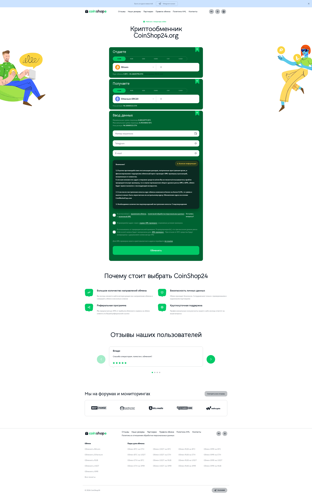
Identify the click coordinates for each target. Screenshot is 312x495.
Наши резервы (134, 11)
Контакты (193, 11)
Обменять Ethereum (94, 454)
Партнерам (148, 11)
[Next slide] (211, 359)
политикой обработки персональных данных (166, 214)
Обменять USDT (92, 466)
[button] (152, 372)
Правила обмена (163, 11)
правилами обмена (138, 214)
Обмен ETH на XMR (136, 466)
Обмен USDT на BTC (162, 449)
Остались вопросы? (190, 215)
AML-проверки (158, 232)
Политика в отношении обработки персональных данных (148, 435)
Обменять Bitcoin (92, 449)
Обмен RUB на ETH (186, 454)
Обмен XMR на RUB (212, 466)
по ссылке (169, 241)
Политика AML (179, 11)
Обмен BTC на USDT (136, 454)
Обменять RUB (91, 460)
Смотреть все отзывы (216, 394)
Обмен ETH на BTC (135, 460)
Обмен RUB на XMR (187, 466)
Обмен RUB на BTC (186, 449)
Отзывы (121, 11)
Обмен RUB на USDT (187, 460)
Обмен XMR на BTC (212, 449)
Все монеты (90, 477)
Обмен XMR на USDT (213, 460)
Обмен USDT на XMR (162, 466)
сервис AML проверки (148, 223)
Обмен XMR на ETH (212, 454)
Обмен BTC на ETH (135, 449)
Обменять (156, 250)
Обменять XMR (91, 471)
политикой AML (125, 216)
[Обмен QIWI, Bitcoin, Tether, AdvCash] (99, 408)
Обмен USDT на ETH (162, 454)
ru (211, 11)
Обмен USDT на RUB (162, 460)
